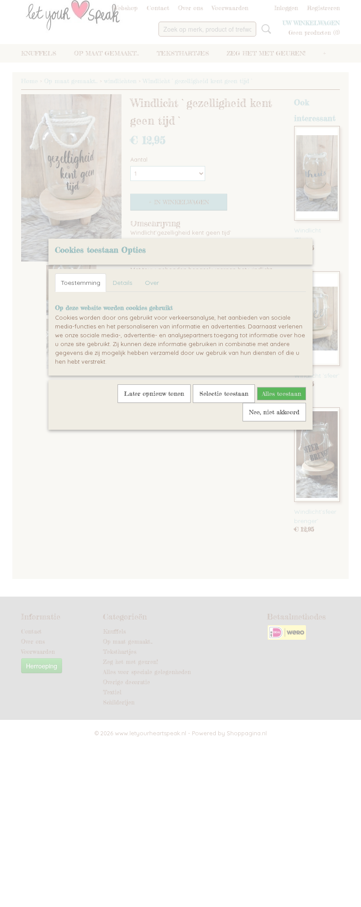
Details (123, 283)
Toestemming (80, 283)
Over (152, 283)
